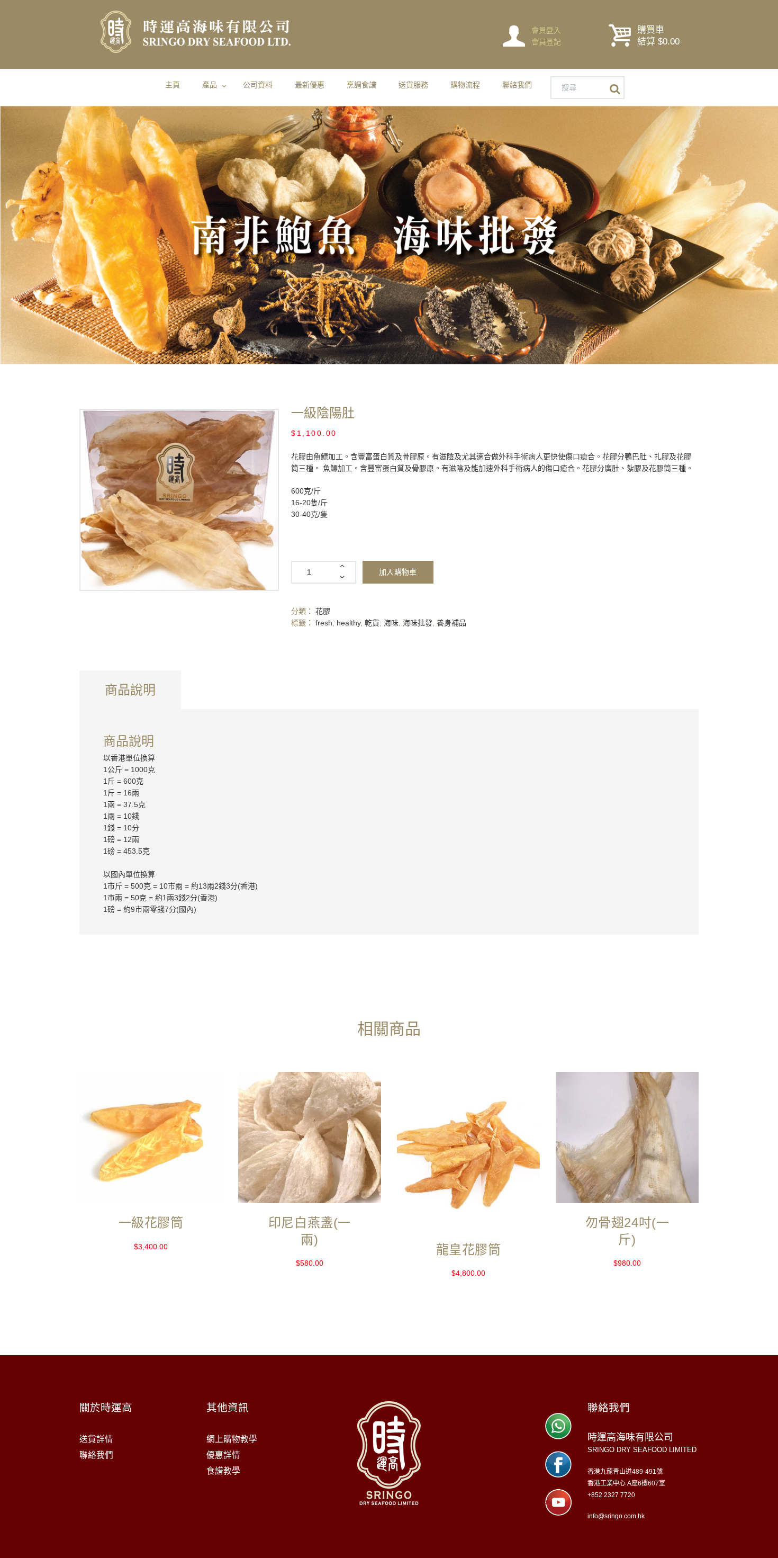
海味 (391, 623)
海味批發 (417, 623)
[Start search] (617, 89)
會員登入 (546, 30)
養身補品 (451, 623)
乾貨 (372, 623)
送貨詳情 (96, 1439)
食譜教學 (223, 1470)
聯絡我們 (96, 1454)
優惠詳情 (223, 1454)
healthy (348, 623)
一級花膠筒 (151, 1222)
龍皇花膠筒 (468, 1249)
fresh (323, 623)
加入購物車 (398, 572)
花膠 (322, 611)
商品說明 (130, 690)
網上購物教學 (231, 1439)
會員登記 (546, 42)
